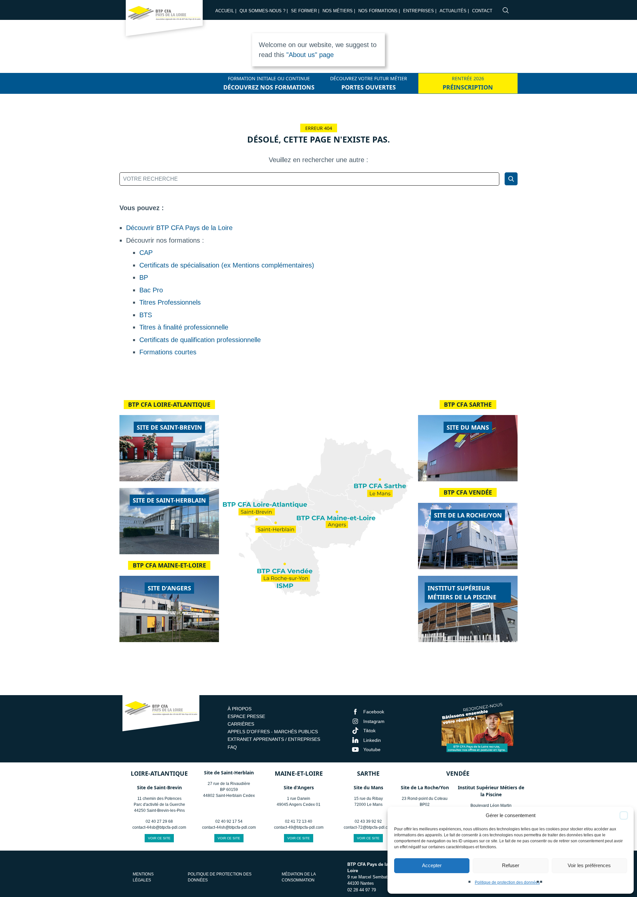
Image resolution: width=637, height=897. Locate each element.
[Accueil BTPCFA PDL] (160, 714)
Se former (304, 10)
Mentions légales (143, 877)
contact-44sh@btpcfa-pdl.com (229, 827)
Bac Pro (151, 290)
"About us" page (310, 54)
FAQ (232, 747)
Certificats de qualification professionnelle (200, 339)
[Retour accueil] (164, 20)
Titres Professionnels (170, 302)
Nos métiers (337, 10)
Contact (482, 10)
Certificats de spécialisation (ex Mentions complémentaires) (226, 265)
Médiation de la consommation (299, 877)
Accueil (224, 10)
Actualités (453, 10)
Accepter (432, 865)
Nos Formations (377, 10)
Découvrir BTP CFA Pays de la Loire (179, 227)
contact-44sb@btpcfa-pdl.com (159, 827)
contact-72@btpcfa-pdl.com (368, 827)
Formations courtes (167, 352)
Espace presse (246, 716)
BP (143, 277)
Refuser (510, 865)
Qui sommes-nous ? (262, 10)
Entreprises (418, 10)
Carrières (241, 724)
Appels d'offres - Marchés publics (273, 731)
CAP (146, 252)
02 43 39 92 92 (368, 821)
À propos (239, 708)
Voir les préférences (589, 865)
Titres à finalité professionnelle (183, 327)
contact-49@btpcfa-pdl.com (298, 827)
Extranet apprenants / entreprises (274, 739)
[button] (623, 815)
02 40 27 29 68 (159, 821)
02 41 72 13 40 (298, 821)
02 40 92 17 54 (229, 821)
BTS (145, 315)
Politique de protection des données (507, 882)
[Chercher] (511, 178)
